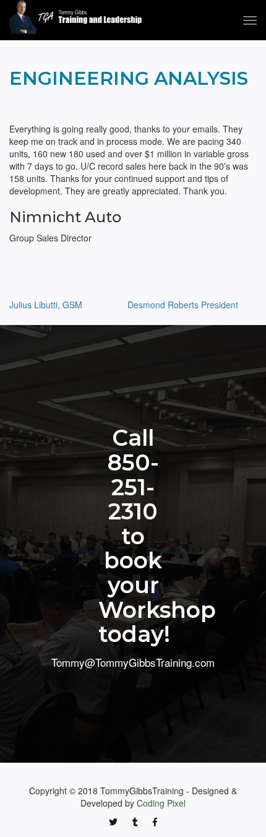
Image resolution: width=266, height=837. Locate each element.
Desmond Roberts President (182, 304)
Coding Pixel (161, 803)
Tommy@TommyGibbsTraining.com (133, 662)
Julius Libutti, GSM (45, 304)
